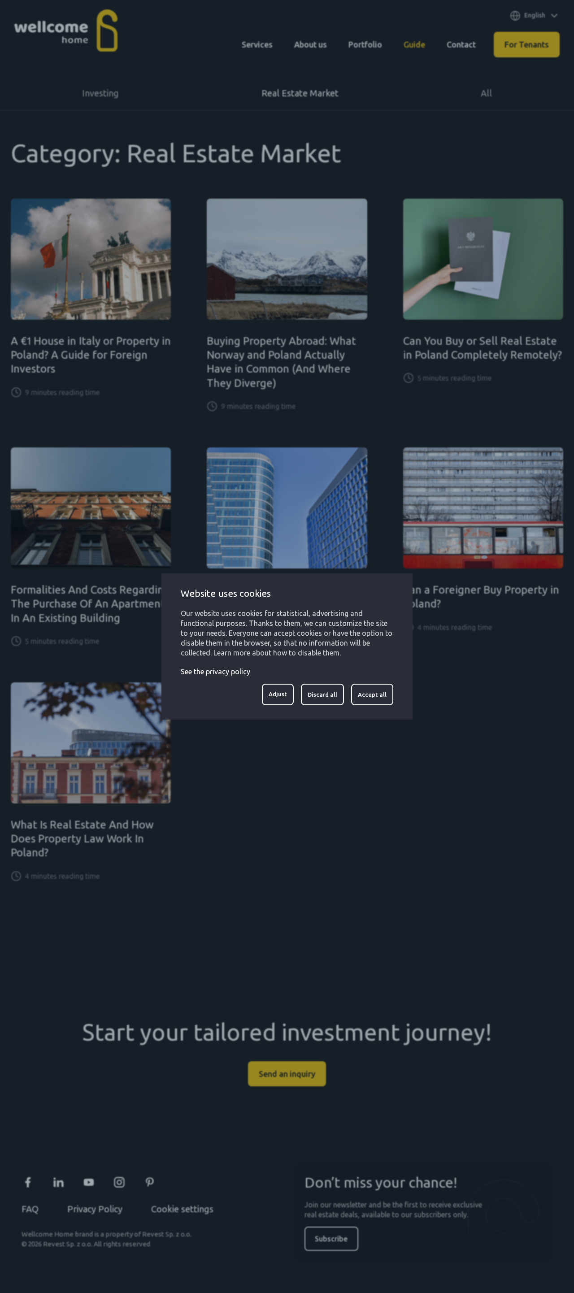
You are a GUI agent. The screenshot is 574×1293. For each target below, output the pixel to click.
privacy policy (228, 672)
